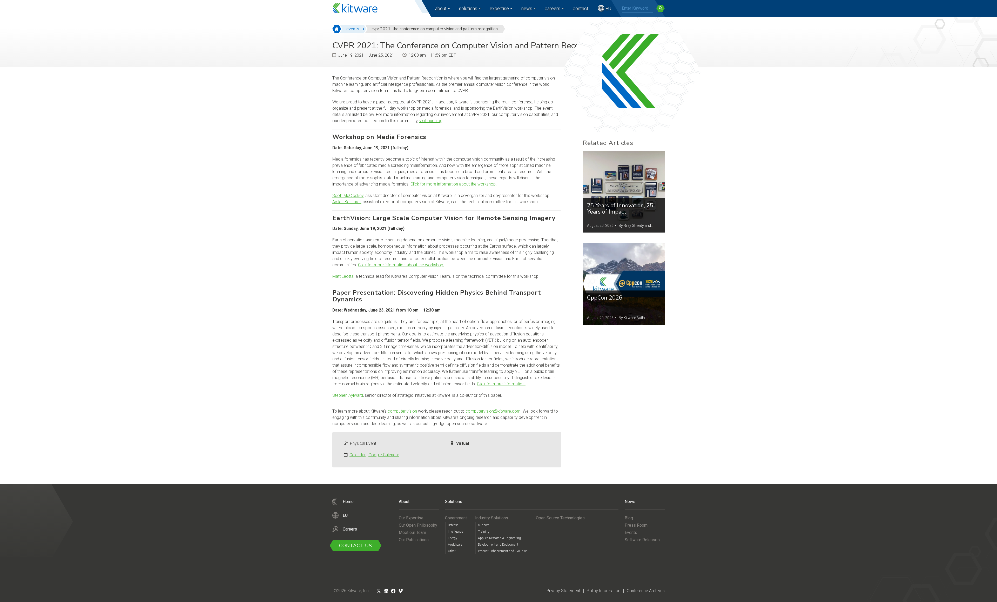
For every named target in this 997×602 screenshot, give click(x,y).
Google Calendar (383, 454)
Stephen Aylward (347, 395)
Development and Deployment (498, 544)
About (441, 8)
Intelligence (455, 531)
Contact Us (355, 546)
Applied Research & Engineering (499, 538)
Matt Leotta (343, 276)
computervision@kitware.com (493, 411)
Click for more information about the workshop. (453, 184)
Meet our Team (412, 532)
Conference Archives (646, 590)
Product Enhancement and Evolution (503, 551)
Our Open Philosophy (418, 525)
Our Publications (414, 539)
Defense (453, 525)
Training (483, 531)
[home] (336, 29)
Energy (452, 538)
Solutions (468, 8)
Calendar (357, 454)
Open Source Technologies (560, 517)
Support (483, 525)
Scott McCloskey (347, 195)
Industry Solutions (491, 517)
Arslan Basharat (346, 201)
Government (456, 517)
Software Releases (642, 539)
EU (608, 8)
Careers (552, 8)
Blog (629, 517)
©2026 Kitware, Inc (351, 590)
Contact (580, 8)
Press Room (636, 525)
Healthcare (455, 544)
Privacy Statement (563, 590)
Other (451, 551)
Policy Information (603, 590)
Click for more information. (501, 383)
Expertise (499, 8)
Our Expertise (411, 517)
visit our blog (430, 120)
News (526, 8)
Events (631, 532)
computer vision (402, 411)
